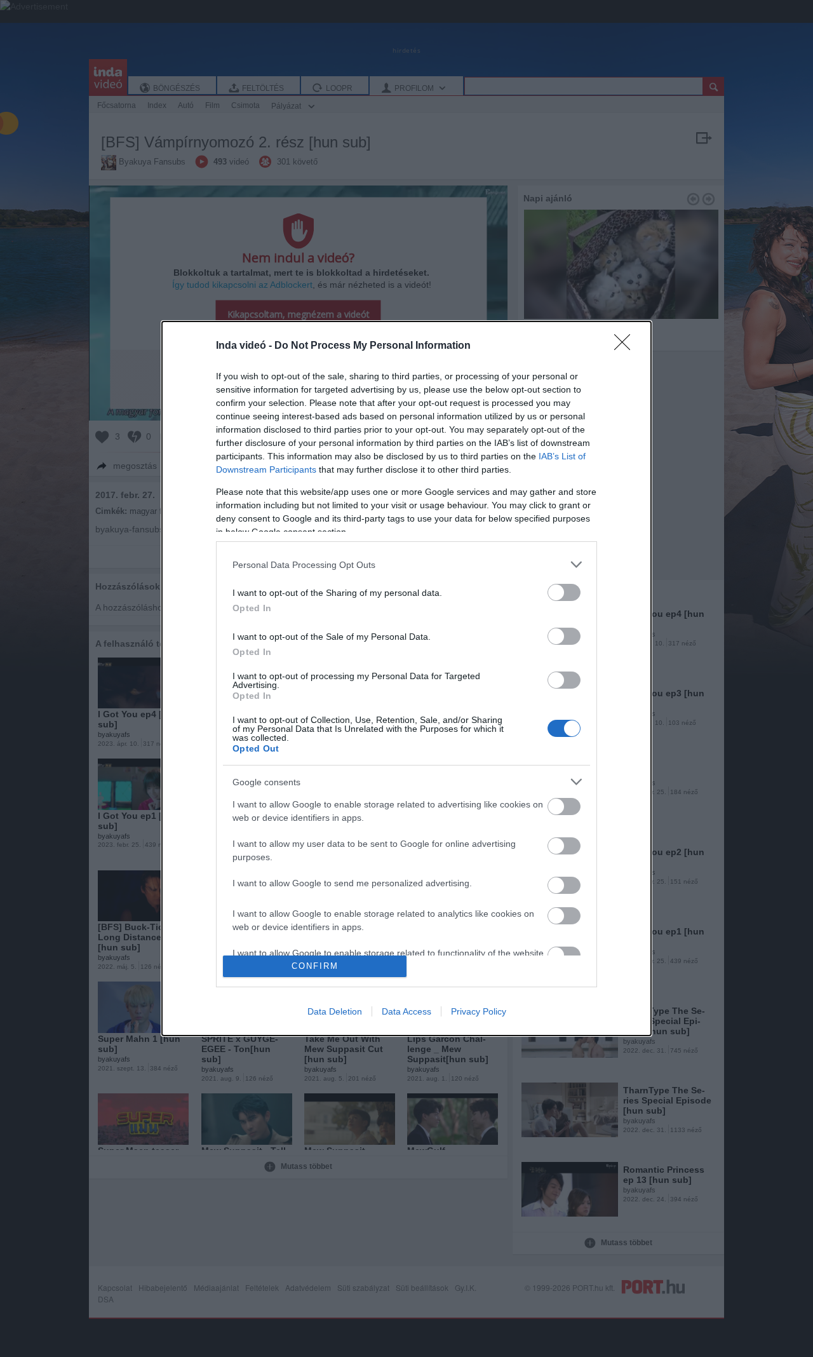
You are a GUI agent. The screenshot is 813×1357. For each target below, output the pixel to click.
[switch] (564, 592)
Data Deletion (334, 1011)
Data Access (406, 1011)
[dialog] (406, 678)
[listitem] (406, 564)
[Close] (626, 346)
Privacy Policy (478, 1011)
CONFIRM (315, 966)
